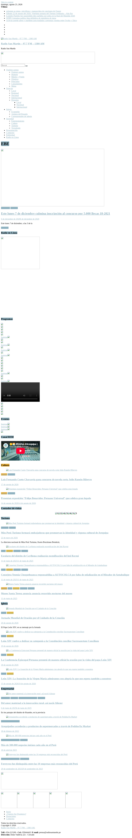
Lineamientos (16, 84)
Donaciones (11, 816)
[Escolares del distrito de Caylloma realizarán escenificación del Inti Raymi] (37, 546)
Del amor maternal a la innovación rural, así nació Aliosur (32, 703)
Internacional (16, 98)
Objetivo (14, 79)
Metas (13, 86)
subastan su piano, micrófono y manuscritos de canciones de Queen (33, 11)
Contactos (10, 133)
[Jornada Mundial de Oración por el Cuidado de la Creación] (31, 608)
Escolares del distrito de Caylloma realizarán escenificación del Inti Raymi (40, 555)
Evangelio (15, 112)
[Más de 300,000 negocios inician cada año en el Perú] (28, 735)
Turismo (14, 126)
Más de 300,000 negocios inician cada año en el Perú (28, 745)
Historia (14, 74)
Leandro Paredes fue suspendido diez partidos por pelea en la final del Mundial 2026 (40, 16)
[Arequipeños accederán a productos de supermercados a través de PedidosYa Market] (41, 717)
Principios (15, 81)
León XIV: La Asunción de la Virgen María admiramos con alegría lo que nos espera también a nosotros (56, 678)
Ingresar (4, 337)
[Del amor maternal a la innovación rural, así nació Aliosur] (30, 693)
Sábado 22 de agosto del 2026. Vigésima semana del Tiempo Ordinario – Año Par (39, 13)
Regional (15, 93)
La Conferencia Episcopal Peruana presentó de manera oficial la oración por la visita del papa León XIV (56, 660)
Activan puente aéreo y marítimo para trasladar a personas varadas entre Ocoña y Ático (41, 20)
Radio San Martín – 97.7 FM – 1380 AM (22, 43)
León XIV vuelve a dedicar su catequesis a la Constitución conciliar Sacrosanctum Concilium (50, 641)
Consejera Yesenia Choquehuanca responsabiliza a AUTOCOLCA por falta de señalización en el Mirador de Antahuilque (65, 574)
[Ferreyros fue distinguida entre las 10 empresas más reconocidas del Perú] (36, 754)
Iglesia (8, 109)
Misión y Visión (17, 77)
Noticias (9, 88)
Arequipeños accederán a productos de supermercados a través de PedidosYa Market (46, 726)
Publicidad (10, 135)
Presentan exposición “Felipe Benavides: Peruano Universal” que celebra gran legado (46, 498)
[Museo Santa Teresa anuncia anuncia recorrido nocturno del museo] (34, 584)
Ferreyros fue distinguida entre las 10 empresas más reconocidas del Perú (39, 763)
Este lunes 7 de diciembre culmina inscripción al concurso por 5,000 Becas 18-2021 (55, 213)
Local (13, 91)
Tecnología (15, 128)
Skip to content (7, 2)
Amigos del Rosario (19, 114)
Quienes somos (17, 72)
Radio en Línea (12, 137)
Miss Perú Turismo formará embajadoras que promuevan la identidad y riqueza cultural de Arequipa (54, 532)
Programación (12, 130)
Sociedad (10, 119)
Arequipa (14, 698)
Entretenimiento (17, 121)
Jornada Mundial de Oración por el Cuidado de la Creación (33, 618)
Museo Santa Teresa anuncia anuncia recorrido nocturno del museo (36, 593)
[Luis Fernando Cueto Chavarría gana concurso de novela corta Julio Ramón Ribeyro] (41, 470)
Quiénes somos (12, 70)
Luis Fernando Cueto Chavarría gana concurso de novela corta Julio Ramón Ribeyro (46, 479)
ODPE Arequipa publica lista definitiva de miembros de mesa (31, 18)
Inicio (8, 812)
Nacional (15, 95)
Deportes (15, 100)
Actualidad (5, 208)
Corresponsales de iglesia (21, 116)
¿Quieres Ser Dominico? (16, 814)
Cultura (14, 123)
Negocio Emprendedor (28, 698)
